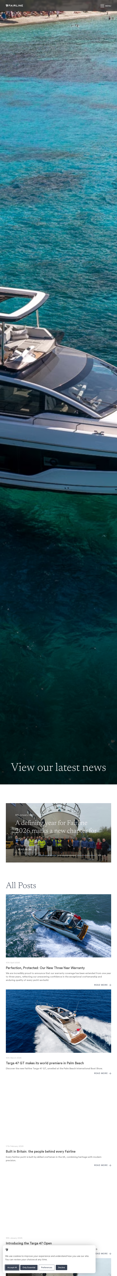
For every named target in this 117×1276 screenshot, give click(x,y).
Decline (61, 1267)
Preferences (46, 1267)
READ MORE (25, 849)
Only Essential (29, 1267)
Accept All (12, 1267)
